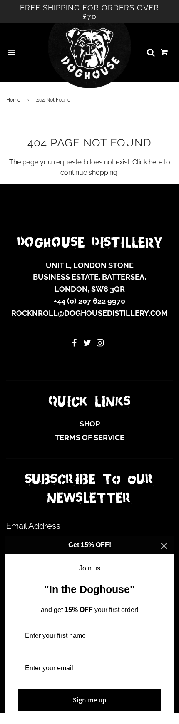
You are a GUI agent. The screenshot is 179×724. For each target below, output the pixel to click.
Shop (90, 423)
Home (13, 100)
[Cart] (164, 52)
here (155, 162)
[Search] (151, 52)
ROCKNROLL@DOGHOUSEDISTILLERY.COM (89, 313)
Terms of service (89, 437)
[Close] (164, 546)
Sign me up (89, 699)
